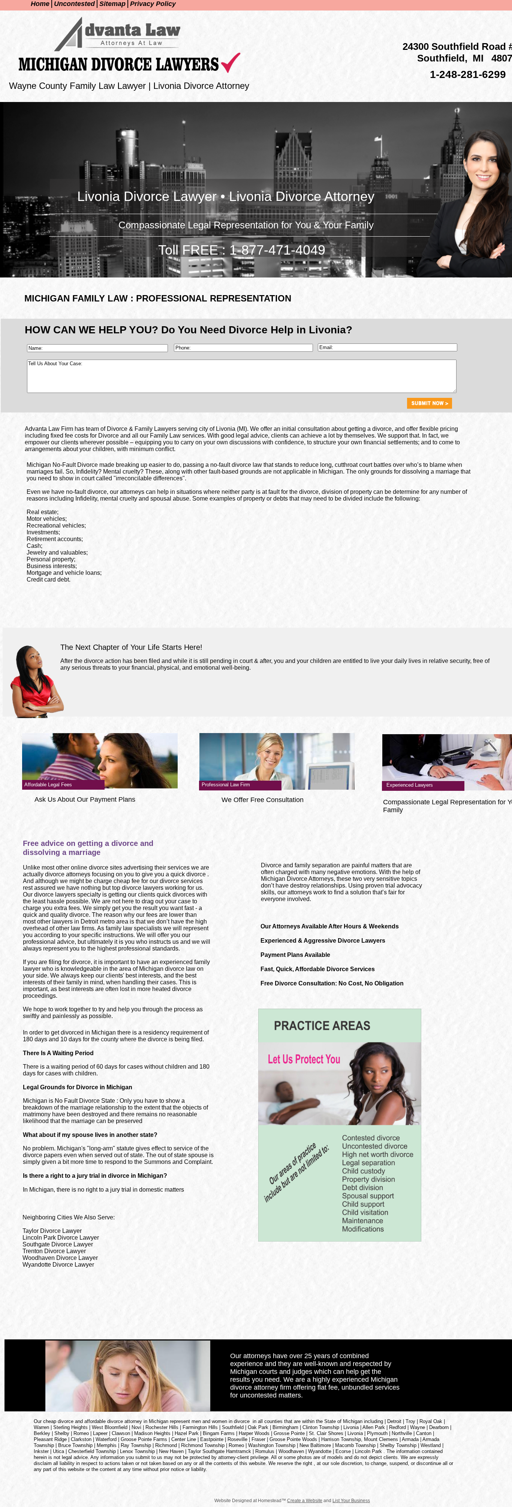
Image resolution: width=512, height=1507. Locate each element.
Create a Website (304, 1500)
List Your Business (351, 1500)
